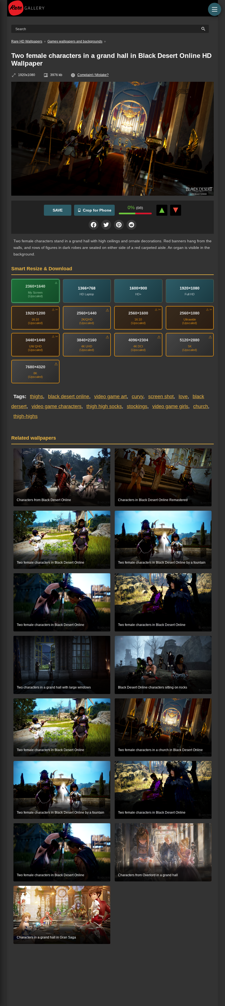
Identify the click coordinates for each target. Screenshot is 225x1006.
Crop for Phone (97, 210)
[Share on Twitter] (106, 225)
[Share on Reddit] (131, 225)
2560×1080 (189, 313)
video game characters (56, 406)
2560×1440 (87, 313)
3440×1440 (35, 340)
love (183, 396)
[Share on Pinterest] (119, 225)
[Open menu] (214, 9)
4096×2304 (138, 340)
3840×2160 (87, 340)
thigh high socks (104, 406)
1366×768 (86, 288)
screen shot (161, 396)
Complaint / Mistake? (93, 75)
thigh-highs (25, 416)
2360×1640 (35, 286)
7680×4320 (35, 367)
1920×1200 (35, 313)
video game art (110, 396)
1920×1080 (189, 288)
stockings (137, 406)
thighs (36, 396)
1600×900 (138, 288)
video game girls (170, 406)
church (200, 406)
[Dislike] (175, 210)
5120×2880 (189, 340)
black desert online (68, 396)
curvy (137, 396)
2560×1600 (138, 313)
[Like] (161, 210)
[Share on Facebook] (94, 225)
